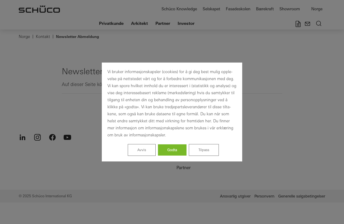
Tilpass (203, 150)
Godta (172, 150)
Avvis (141, 150)
